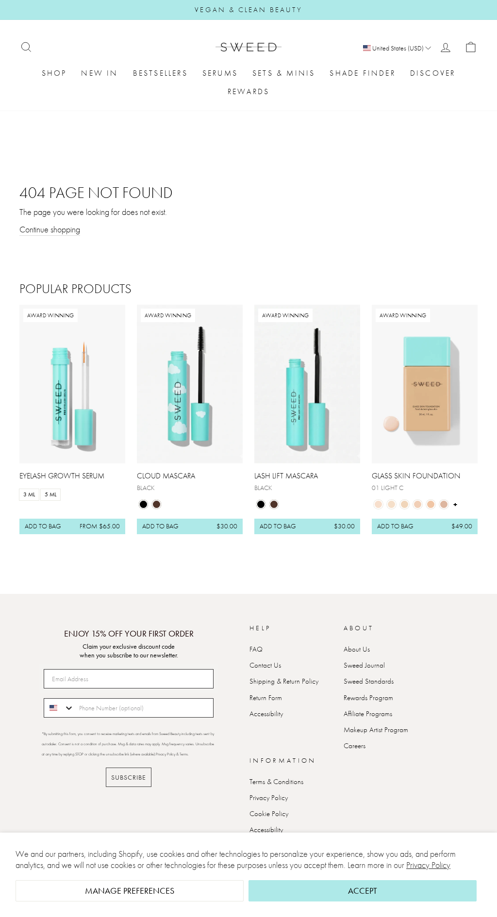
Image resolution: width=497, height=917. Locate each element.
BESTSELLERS (160, 73)
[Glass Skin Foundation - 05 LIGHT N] (430, 504)
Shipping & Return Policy (283, 681)
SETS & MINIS (283, 73)
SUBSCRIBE (128, 777)
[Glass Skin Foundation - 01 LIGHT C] (378, 504)
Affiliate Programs (368, 714)
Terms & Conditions (276, 781)
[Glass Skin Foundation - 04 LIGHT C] (417, 504)
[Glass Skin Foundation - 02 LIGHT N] (391, 504)
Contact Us (265, 665)
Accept (362, 890)
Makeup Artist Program (376, 730)
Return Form (265, 698)
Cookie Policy (268, 814)
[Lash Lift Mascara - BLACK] (260, 504)
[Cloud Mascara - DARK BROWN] (156, 504)
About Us (357, 649)
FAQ (256, 649)
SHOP (54, 73)
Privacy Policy (428, 864)
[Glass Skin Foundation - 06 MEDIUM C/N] (443, 504)
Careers (354, 746)
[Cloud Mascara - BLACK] (143, 504)
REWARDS (248, 91)
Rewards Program (368, 698)
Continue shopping (49, 229)
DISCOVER (433, 73)
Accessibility (266, 714)
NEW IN (99, 73)
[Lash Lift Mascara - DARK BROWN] (274, 504)
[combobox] (59, 708)
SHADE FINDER (362, 73)
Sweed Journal (364, 665)
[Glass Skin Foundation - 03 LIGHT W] (404, 504)
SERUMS (220, 73)
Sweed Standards (369, 681)
